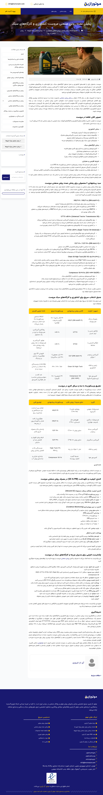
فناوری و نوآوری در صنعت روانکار (14, 111)
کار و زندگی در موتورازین (16, 116)
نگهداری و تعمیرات (18, 127)
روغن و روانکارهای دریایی (16, 96)
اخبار (22, 54)
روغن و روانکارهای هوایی (16, 106)
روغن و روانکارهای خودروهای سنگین (18, 84)
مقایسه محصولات (18, 121)
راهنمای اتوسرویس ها (17, 72)
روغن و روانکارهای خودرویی (15, 91)
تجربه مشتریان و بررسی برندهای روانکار (16, 66)
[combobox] (17, 177)
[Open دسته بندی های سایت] (81, 11)
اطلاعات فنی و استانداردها (16, 59)
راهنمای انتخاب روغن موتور (15, 78)
